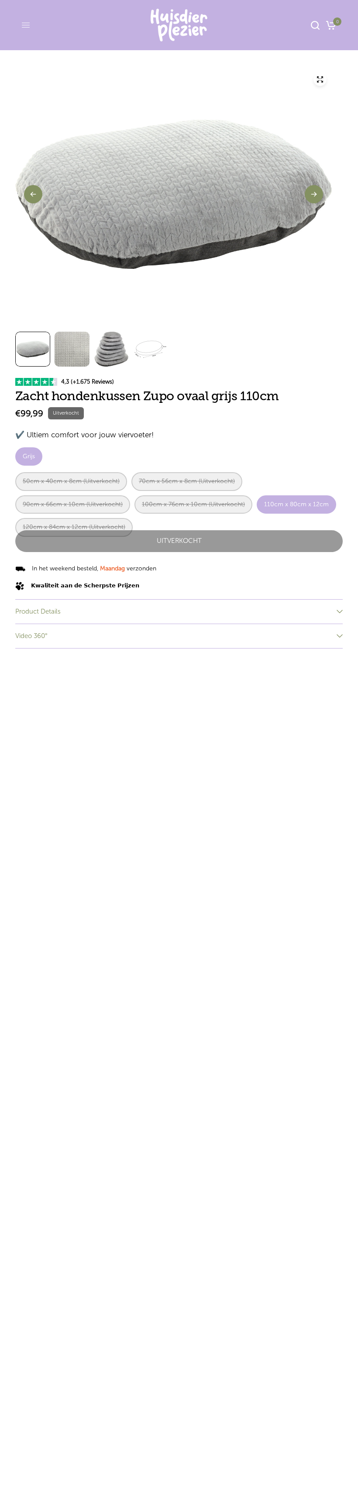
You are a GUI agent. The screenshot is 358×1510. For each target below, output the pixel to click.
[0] (329, 25)
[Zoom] (320, 79)
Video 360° (31, 636)
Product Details (38, 611)
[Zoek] (315, 25)
